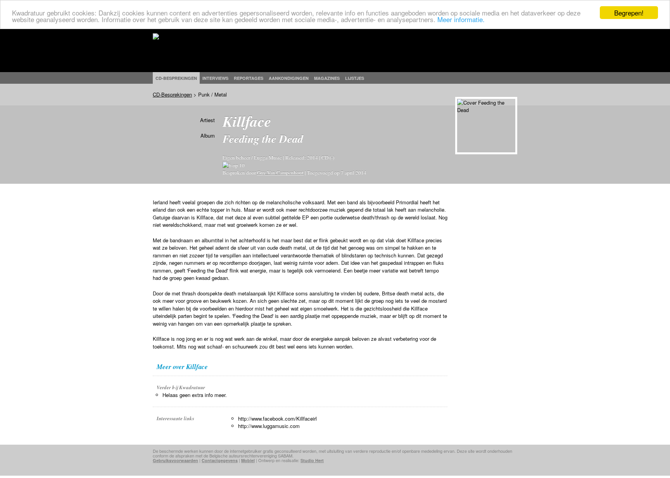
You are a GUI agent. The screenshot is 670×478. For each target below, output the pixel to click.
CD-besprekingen (176, 78)
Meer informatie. (461, 19)
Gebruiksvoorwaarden (175, 460)
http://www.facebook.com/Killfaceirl (277, 418)
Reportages (248, 78)
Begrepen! (629, 12)
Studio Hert (312, 460)
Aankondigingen (289, 78)
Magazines (327, 78)
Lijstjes (354, 78)
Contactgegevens (220, 460)
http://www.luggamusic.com (269, 426)
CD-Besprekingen (172, 94)
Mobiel (248, 460)
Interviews (215, 78)
